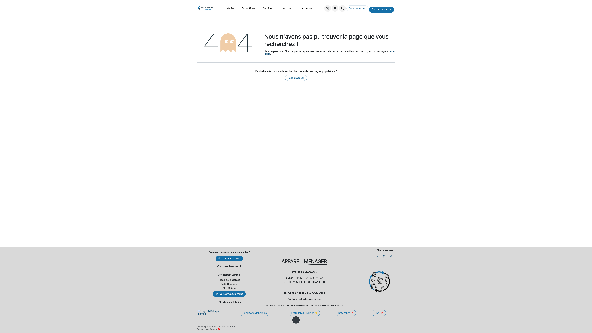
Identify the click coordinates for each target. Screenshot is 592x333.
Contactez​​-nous (381, 9)
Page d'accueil (296, 77)
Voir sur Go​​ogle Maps (231, 293)
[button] (342, 8)
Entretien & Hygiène (303, 312)
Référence (344, 312)
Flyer (377, 312)
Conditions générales (254, 312)
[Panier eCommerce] (327, 8)
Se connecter (357, 8)
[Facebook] (391, 256)
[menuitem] (230, 8)
